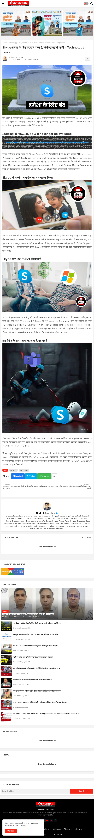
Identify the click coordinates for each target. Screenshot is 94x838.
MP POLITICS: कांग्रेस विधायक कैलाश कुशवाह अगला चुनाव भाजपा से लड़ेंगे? (35, 646)
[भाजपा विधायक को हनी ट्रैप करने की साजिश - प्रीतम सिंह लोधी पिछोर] (6, 683)
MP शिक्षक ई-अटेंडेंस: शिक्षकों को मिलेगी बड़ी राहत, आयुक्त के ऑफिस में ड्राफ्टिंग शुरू (37, 623)
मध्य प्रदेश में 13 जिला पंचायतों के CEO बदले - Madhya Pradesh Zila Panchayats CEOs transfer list (46, 713)
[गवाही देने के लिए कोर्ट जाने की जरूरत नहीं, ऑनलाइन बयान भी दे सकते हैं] (6, 660)
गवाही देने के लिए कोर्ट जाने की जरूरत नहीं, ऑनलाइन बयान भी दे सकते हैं (33, 657)
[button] (86, 3)
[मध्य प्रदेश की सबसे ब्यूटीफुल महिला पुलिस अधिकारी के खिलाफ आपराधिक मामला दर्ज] (6, 694)
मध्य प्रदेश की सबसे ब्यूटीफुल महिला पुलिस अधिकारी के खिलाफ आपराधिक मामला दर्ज (37, 691)
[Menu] (3, 3)
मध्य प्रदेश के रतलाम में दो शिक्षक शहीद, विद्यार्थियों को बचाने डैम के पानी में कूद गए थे (36, 668)
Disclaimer (68, 829)
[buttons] (47, 820)
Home (4, 43)
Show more (86, 537)
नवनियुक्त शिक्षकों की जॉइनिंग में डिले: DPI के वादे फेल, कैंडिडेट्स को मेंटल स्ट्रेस (35, 634)
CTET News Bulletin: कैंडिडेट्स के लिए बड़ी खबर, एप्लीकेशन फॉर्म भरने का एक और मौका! (40, 702)
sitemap (78, 829)
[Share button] (54, 476)
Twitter (32, 476)
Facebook (19, 476)
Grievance (57, 829)
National (13, 470)
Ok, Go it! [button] (11, 831)
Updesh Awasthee (46, 513)
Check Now (19, 825)
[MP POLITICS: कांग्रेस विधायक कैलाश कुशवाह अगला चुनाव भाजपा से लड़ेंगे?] (6, 649)
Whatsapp (45, 476)
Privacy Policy (44, 829)
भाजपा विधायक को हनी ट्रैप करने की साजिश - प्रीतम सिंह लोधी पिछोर (32, 680)
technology (13, 43)
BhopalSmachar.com (57, 834)
